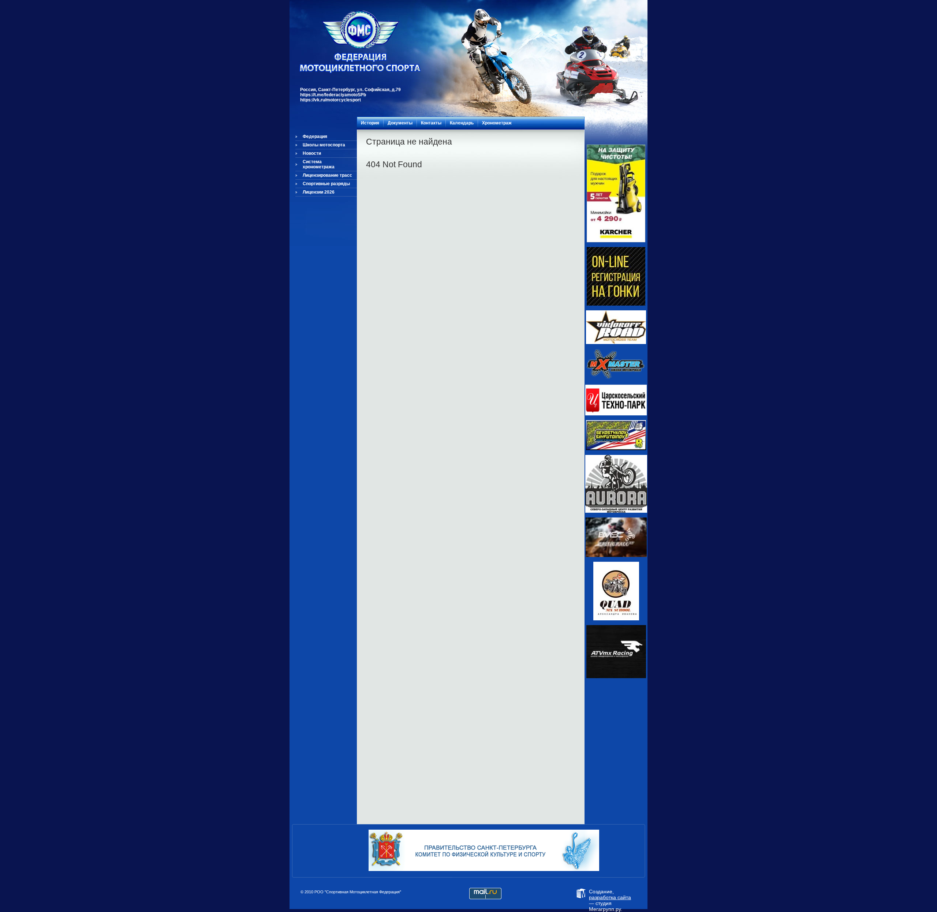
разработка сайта (610, 897)
